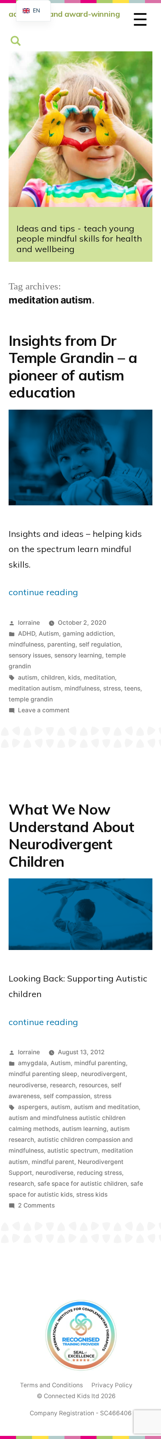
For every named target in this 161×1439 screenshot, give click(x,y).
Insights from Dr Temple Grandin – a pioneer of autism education (73, 366)
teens (132, 688)
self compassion (66, 1096)
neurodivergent (103, 1074)
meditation (99, 677)
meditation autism (35, 688)
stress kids (91, 1194)
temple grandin (31, 699)
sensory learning (78, 655)
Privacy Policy (111, 1385)
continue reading (43, 592)
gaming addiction (88, 633)
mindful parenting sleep (43, 1074)
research (62, 1085)
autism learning (84, 1128)
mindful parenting (100, 1063)
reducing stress (99, 1172)
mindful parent (53, 1162)
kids (74, 677)
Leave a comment (44, 710)
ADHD (26, 633)
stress (112, 688)
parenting (61, 644)
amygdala (32, 1063)
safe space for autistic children (82, 1183)
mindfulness (26, 644)
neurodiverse (28, 1085)
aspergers (32, 1107)
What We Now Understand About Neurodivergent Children (71, 835)
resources (93, 1085)
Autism (49, 633)
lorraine (29, 622)
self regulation (99, 644)
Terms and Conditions (51, 1385)
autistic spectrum (72, 1150)
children (52, 677)
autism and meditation (106, 1107)
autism (28, 677)
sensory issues (30, 655)
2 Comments (36, 1205)
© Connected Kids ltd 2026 (76, 1396)
